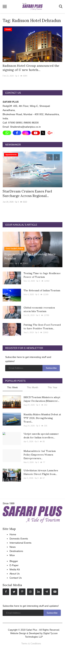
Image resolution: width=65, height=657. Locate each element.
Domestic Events (19, 538)
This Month (32, 387)
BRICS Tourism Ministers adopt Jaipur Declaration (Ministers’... (42, 399)
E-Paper (14, 565)
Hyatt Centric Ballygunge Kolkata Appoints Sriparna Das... (30, 193)
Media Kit (15, 569)
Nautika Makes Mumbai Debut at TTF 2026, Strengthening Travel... (42, 418)
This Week (12, 387)
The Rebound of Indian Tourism (42, 290)
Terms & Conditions (31, 643)
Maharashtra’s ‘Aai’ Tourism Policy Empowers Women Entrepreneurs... (40, 454)
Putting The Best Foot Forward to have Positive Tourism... (42, 326)
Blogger (14, 561)
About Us (15, 573)
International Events (20, 542)
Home (13, 534)
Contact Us (16, 577)
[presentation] (49, 157)
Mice (12, 555)
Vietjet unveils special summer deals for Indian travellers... (41, 435)
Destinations (16, 551)
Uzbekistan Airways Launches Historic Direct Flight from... (41, 472)
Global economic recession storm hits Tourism (39, 309)
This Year (52, 387)
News (13, 547)
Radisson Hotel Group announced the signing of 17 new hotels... (31, 68)
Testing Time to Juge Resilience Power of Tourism (42, 275)
